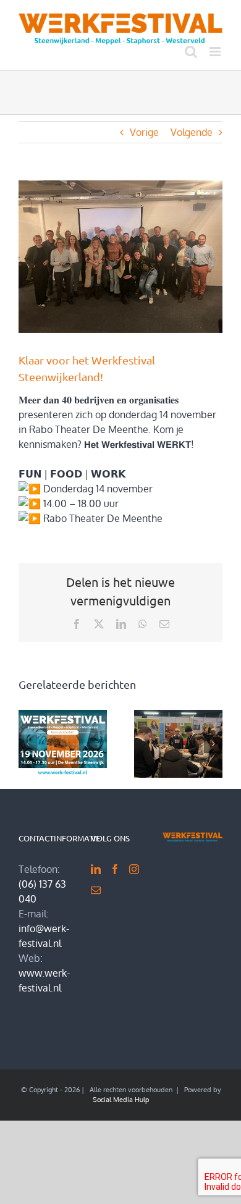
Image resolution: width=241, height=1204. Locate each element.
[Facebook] (115, 869)
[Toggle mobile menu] (215, 51)
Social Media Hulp (121, 1099)
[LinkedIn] (96, 869)
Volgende (192, 132)
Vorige (144, 132)
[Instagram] (134, 869)
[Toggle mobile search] (191, 51)
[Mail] (96, 890)
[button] (28, 744)
